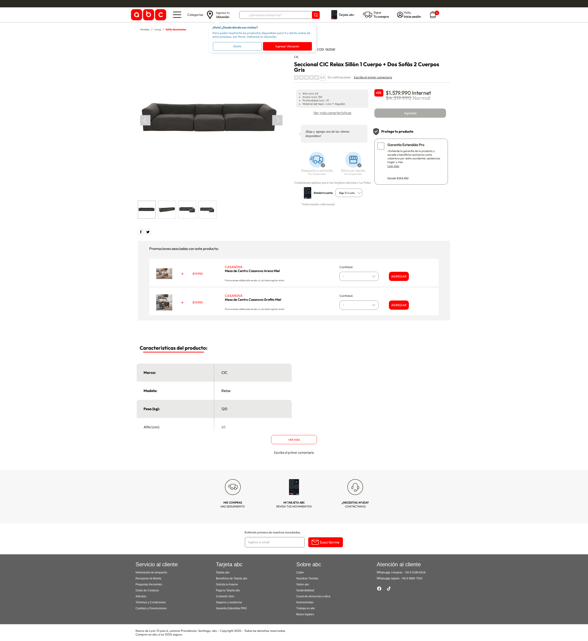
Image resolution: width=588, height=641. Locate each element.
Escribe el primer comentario (373, 77)
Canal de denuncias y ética (313, 596)
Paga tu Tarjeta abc (228, 590)
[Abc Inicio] (148, 15)
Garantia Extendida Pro (405, 145)
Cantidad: (346, 267)
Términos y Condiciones (151, 602)
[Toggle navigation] (177, 14)
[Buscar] (316, 15)
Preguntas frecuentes (149, 584)
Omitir (237, 46)
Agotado (410, 113)
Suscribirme (329, 542)
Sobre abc (302, 584)
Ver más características (332, 112)
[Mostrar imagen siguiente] (277, 120)
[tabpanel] (211, 120)
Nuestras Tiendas (307, 578)
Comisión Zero (225, 596)
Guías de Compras (147, 590)
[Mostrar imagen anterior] (145, 120)
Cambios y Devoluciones (151, 608)
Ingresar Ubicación (287, 46)
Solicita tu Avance (227, 584)
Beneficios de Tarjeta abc (231, 578)
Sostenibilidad (305, 590)
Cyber (300, 572)
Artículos (141, 596)
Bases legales (305, 614)
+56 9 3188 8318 (415, 572)
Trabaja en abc (305, 608)
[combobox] (348, 193)
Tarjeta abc (223, 572)
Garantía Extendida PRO (231, 608)
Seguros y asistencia (229, 602)
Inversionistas (305, 602)
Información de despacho (151, 572)
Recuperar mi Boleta (148, 578)
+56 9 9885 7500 (411, 578)
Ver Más (294, 439)
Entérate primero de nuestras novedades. (273, 532)
